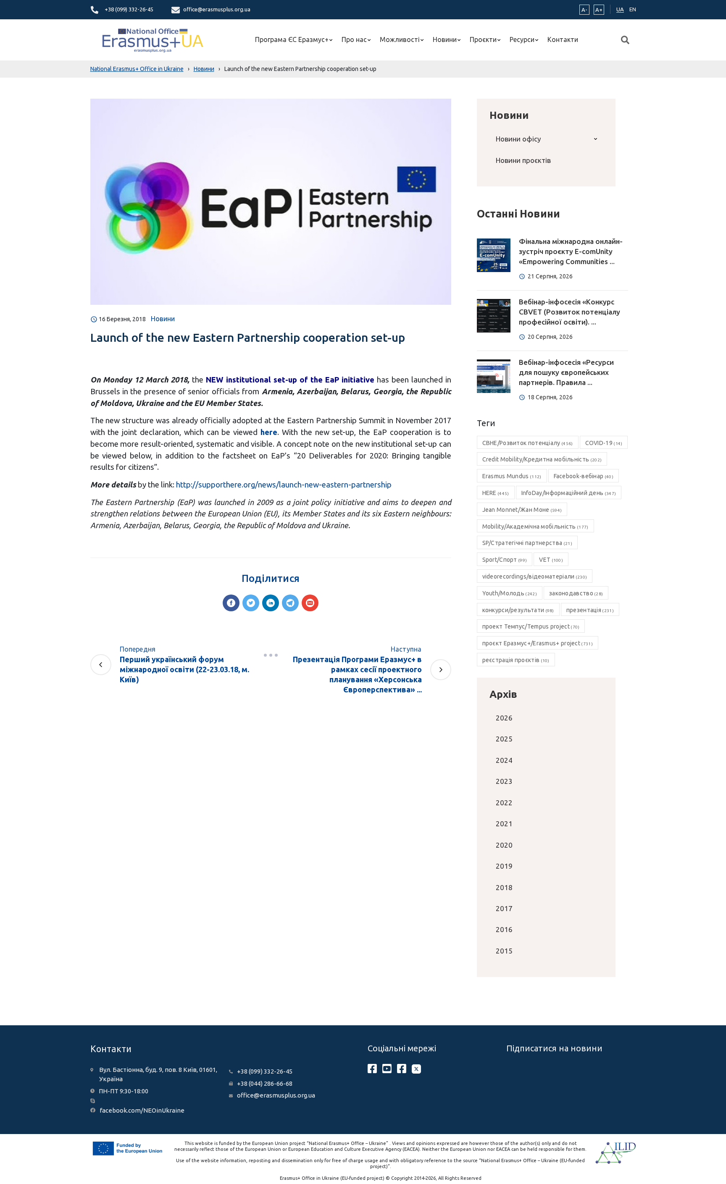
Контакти (562, 39)
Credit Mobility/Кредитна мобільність (542, 459)
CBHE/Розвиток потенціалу (527, 443)
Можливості (400, 39)
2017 (504, 908)
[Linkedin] (270, 603)
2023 (504, 781)
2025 (504, 739)
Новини (445, 39)
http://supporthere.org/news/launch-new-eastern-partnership (284, 484)
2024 (504, 760)
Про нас (354, 39)
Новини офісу (518, 139)
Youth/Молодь (509, 593)
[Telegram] (290, 603)
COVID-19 (604, 443)
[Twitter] (250, 603)
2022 (504, 803)
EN (632, 9)
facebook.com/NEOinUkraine (142, 1110)
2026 (504, 718)
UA (620, 9)
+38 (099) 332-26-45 (129, 9)
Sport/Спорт (504, 559)
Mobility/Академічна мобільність (535, 526)
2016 (504, 929)
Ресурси (522, 39)
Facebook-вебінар (583, 476)
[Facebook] (231, 603)
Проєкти (483, 39)
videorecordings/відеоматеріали (534, 576)
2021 (504, 824)
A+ (598, 10)
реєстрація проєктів (516, 660)
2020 (504, 845)
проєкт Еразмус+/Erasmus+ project (537, 643)
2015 (504, 951)
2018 (504, 887)
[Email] (310, 603)
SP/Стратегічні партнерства (527, 543)
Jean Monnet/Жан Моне (522, 509)
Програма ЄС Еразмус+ (292, 39)
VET (551, 559)
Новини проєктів (523, 160)
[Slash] (270, 654)
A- (584, 10)
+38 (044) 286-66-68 (264, 1083)
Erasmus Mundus (512, 476)
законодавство (576, 593)
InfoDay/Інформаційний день (568, 493)
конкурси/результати (518, 610)
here (268, 432)
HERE (495, 493)
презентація (590, 610)
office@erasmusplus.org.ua (216, 9)
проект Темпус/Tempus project (531, 626)
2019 (504, 866)
